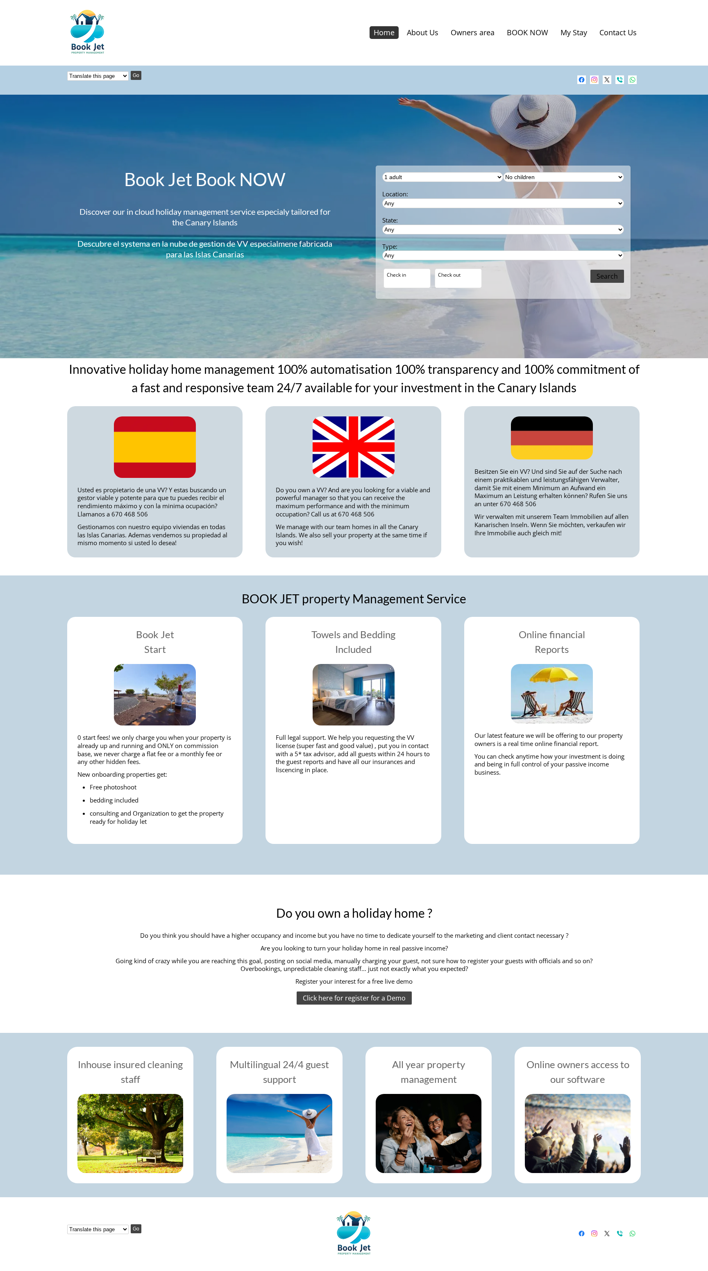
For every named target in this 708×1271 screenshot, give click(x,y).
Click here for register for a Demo (354, 998)
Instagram (594, 79)
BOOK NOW (527, 32)
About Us (422, 32)
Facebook (581, 79)
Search (607, 276)
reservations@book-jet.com (569, 79)
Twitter (607, 79)
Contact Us (618, 32)
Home (384, 32)
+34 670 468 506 (619, 79)
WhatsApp (632, 79)
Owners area (473, 32)
